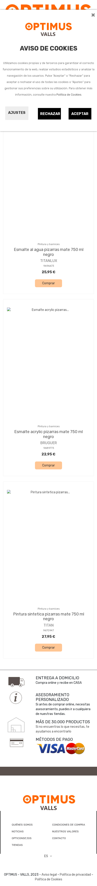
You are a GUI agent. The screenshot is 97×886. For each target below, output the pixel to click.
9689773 (48, 448)
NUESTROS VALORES (65, 831)
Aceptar (79, 114)
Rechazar (50, 114)
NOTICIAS (18, 831)
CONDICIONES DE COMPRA (68, 824)
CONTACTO (59, 838)
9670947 (48, 630)
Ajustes (16, 112)
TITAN (49, 625)
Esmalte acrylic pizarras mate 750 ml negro (48, 434)
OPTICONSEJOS (22, 838)
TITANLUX (48, 261)
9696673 (48, 265)
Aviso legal (49, 875)
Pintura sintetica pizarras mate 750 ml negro (48, 617)
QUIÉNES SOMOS (22, 824)
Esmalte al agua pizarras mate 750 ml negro (48, 252)
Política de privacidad (75, 875)
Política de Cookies (68, 94)
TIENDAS (17, 845)
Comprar (48, 283)
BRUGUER (48, 443)
